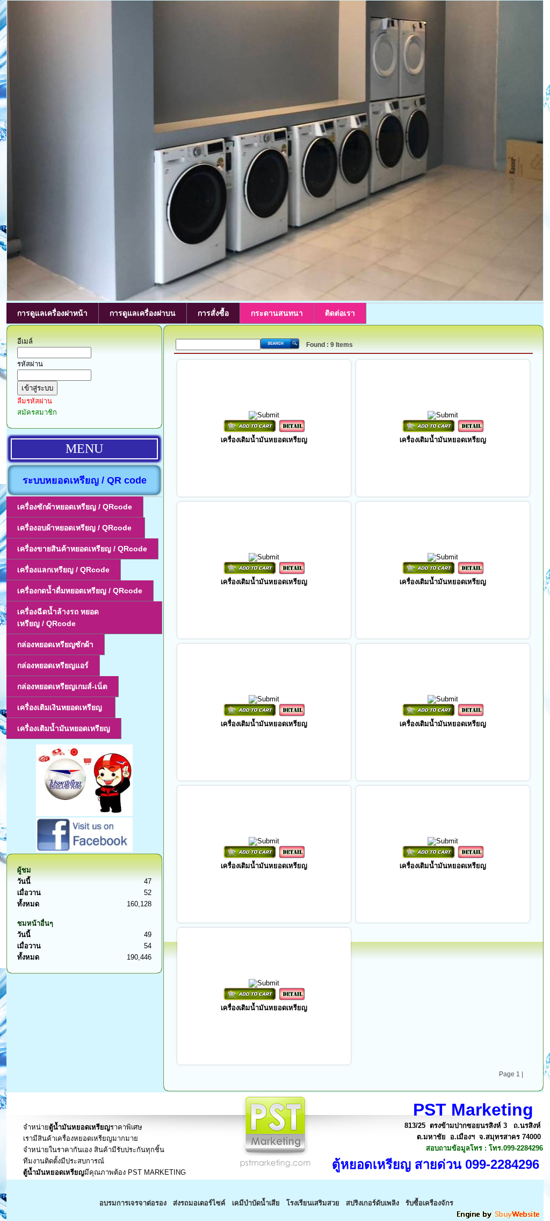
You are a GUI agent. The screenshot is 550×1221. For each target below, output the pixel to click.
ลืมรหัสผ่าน (34, 401)
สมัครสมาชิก (37, 412)
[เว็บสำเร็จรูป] (499, 1217)
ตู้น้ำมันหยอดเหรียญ (79, 1127)
